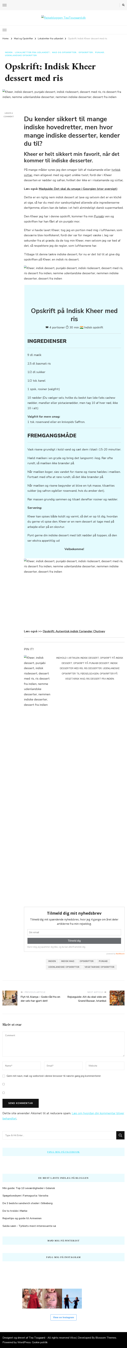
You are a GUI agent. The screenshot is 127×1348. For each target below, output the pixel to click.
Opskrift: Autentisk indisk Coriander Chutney (74, 631)
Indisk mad (67, 961)
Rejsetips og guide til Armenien (22, 1218)
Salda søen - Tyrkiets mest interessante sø (29, 1226)
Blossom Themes (105, 1338)
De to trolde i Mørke (14, 1211)
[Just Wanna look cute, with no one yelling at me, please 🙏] (112, 1299)
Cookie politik (40, 1342)
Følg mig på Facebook (63, 1151)
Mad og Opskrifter (64, 52)
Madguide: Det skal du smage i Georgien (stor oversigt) (78, 189)
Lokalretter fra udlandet (32, 52)
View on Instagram (63, 1317)
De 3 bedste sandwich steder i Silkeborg (27, 1203)
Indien (9, 52)
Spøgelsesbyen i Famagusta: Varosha (25, 1195)
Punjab (99, 52)
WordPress (24, 1342)
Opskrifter (86, 52)
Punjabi (99, 216)
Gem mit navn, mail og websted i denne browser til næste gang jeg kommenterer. (54, 1076)
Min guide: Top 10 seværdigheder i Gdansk (28, 1188)
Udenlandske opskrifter (21, 55)
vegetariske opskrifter (99, 967)
